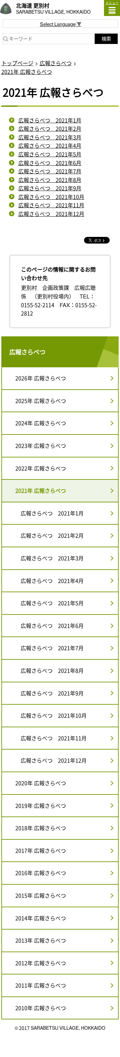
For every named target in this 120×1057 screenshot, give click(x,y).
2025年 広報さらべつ (40, 401)
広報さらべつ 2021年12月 (51, 214)
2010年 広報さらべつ (40, 1008)
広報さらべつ (56, 63)
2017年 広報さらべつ (40, 850)
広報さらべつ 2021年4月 (49, 145)
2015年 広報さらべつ (40, 895)
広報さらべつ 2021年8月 (49, 180)
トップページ (17, 63)
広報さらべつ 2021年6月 (49, 163)
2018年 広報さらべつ (40, 828)
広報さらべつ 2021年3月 (49, 137)
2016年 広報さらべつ (40, 873)
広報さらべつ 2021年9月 (49, 188)
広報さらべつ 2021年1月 (49, 120)
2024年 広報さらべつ (40, 423)
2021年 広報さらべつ (26, 72)
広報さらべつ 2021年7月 (49, 171)
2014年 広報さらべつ (40, 918)
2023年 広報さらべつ (40, 445)
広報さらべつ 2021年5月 (49, 154)
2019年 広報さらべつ (40, 805)
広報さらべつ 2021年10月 (51, 197)
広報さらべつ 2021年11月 (51, 205)
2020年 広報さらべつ (40, 783)
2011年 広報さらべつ (40, 985)
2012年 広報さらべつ (40, 963)
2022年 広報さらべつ (40, 468)
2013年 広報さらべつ (40, 940)
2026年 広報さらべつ (40, 378)
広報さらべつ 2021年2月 (49, 128)
